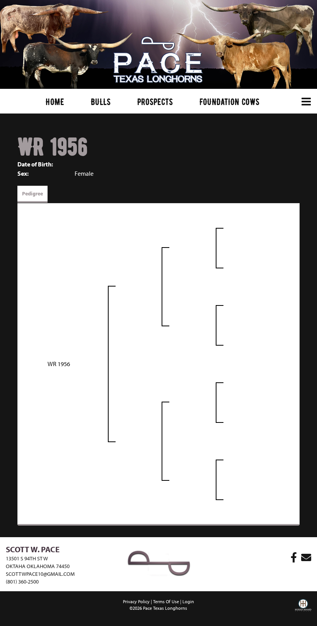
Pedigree (32, 193)
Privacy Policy (136, 601)
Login (188, 601)
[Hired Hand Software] (303, 610)
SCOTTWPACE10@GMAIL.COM (40, 573)
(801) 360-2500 (22, 581)
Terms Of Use (166, 601)
